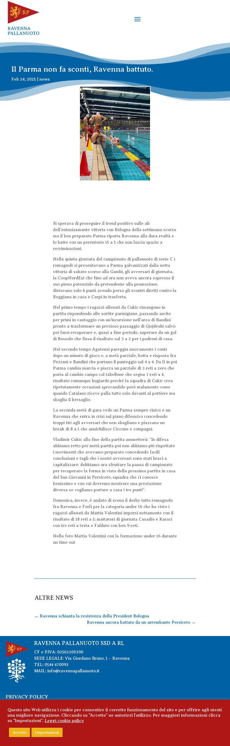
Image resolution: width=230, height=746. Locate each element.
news (45, 79)
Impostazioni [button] (47, 732)
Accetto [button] (19, 732)
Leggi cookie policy (64, 720)
